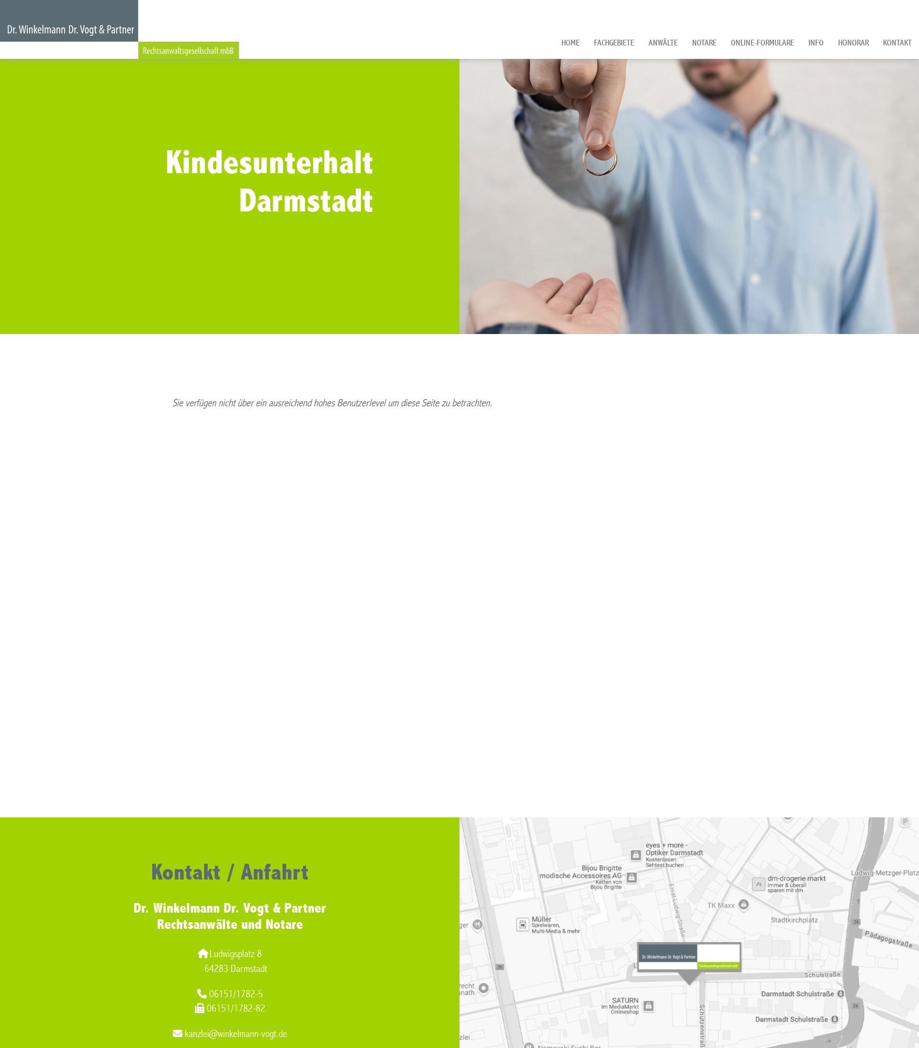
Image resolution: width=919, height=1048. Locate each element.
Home (570, 43)
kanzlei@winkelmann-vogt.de (236, 1034)
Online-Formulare (762, 43)
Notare (704, 43)
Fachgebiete (614, 43)
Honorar (853, 43)
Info (816, 43)
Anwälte (663, 43)
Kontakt (897, 43)
